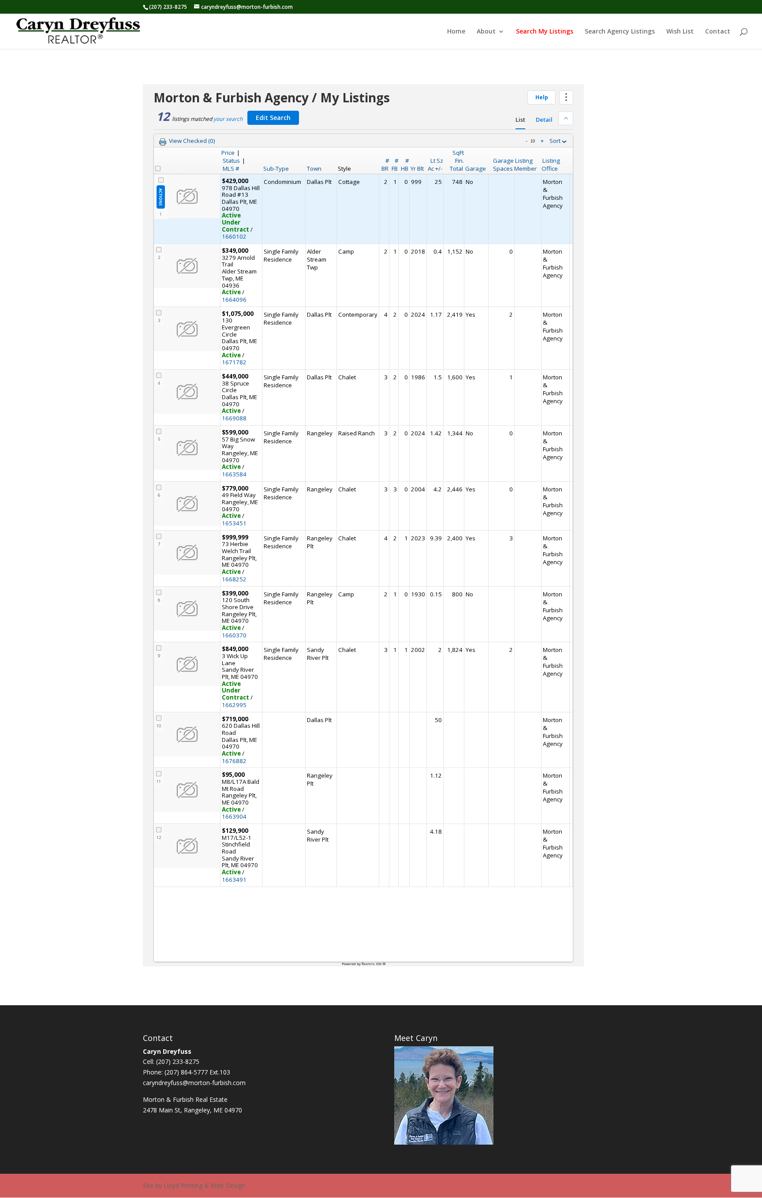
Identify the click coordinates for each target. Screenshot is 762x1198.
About (486, 31)
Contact (717, 31)
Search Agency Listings (620, 31)
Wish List (680, 31)
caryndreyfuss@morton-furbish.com (194, 1082)
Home (456, 31)
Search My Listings (544, 31)
